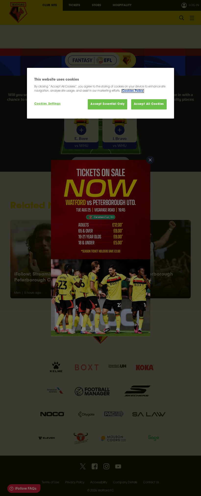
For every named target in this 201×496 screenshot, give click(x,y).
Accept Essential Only (107, 104)
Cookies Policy (132, 91)
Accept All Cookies (149, 104)
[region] (100, 93)
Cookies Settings (47, 104)
